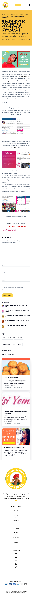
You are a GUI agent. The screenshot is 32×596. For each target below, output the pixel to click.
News (27, 39)
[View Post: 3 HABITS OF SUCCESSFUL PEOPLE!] (16, 436)
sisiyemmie (4, 39)
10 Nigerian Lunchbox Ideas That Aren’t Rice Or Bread (17, 311)
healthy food (11, 337)
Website (4, 280)
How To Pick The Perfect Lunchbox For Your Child (17, 306)
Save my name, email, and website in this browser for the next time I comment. (14, 288)
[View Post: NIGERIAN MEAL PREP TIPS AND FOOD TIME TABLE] (16, 400)
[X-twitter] (16, 563)
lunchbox (20, 337)
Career (6, 431)
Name (3, 265)
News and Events (11, 395)
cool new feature (25, 76)
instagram (16, 99)
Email (3, 272)
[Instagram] (16, 554)
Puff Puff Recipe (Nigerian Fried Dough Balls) (17, 320)
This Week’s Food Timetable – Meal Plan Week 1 (17, 316)
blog (4, 337)
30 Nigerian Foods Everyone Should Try (15, 325)
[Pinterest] (16, 560)
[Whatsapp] (16, 570)
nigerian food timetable (9, 344)
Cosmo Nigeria (6, 81)
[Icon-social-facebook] (16, 573)
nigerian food (18, 340)
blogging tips (21, 39)
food (5, 361)
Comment (4, 246)
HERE (14, 148)
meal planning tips (7, 340)
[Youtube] (16, 557)
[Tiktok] (16, 567)
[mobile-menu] (28, 5)
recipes (19, 344)
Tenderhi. (22, 593)
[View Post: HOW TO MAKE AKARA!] (16, 366)
